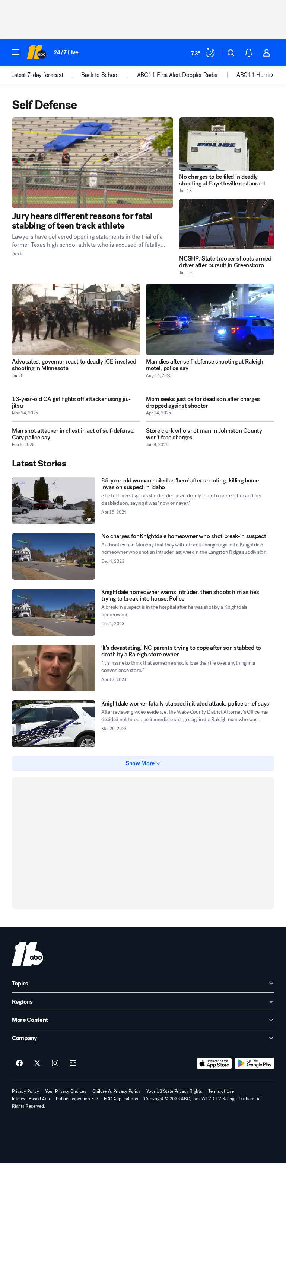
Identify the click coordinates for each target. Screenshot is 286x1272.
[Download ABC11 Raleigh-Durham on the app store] (214, 1063)
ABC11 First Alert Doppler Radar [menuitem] (177, 75)
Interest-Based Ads (31, 1099)
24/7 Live (66, 52)
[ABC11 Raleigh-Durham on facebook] (19, 1063)
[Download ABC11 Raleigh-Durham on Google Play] (254, 1063)
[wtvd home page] (27, 954)
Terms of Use (221, 1091)
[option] (46, 75)
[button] (15, 52)
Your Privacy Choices (65, 1091)
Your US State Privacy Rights (174, 1091)
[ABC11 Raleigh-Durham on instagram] (55, 1063)
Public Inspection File (77, 1099)
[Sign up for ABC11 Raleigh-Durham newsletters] (73, 1063)
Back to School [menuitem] (100, 75)
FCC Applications (121, 1099)
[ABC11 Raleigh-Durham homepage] (36, 53)
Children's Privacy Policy (116, 1091)
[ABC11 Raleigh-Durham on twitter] (37, 1063)
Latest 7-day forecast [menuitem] (37, 75)
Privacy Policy (25, 1091)
